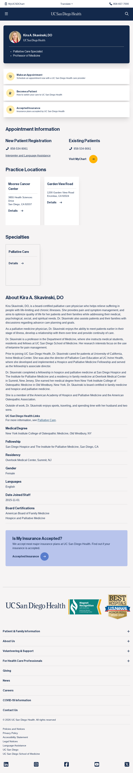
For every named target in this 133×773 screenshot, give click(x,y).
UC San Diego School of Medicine (21, 753)
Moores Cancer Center (19, 186)
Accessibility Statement (15, 737)
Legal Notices (10, 741)
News (6, 680)
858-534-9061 (82, 148)
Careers (8, 690)
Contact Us (10, 710)
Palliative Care (19, 251)
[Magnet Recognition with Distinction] (84, 606)
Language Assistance (14, 745)
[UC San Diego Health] (36, 606)
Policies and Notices (14, 729)
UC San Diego (10, 749)
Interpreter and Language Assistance (28, 155)
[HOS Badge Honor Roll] (117, 607)
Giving (7, 670)
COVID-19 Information (17, 700)
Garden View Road (60, 184)
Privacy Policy (10, 733)
